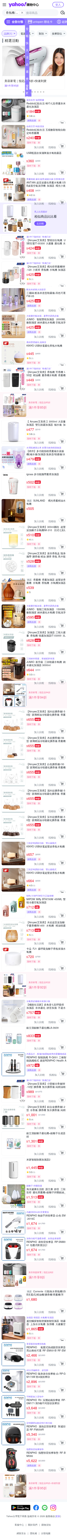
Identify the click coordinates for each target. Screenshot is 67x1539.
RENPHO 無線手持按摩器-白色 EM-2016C (46, 1217)
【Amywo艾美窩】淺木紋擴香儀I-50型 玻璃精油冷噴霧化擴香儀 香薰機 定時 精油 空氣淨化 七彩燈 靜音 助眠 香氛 (46, 713)
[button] (23, 92)
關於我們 (32, 1524)
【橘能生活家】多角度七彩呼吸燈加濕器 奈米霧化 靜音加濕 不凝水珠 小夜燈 (46, 1006)
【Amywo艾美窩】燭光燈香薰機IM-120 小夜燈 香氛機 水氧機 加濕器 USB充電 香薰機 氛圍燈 (46, 268)
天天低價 (27, 51)
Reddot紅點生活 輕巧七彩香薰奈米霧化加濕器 (46, 105)
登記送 (27, 29)
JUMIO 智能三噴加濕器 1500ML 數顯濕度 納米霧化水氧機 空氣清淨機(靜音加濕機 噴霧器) (46, 611)
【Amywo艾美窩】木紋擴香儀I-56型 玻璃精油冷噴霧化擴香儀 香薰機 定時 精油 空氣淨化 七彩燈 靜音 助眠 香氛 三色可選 (46, 739)
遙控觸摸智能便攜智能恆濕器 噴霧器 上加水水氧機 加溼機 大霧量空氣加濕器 (46, 1322)
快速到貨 (27, 44)
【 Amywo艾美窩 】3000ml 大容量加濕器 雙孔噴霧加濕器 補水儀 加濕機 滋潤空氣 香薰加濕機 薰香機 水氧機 (46, 423)
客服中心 (19, 1524)
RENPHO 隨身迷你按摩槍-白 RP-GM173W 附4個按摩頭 (46, 1375)
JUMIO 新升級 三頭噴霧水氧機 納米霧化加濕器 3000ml (46, 663)
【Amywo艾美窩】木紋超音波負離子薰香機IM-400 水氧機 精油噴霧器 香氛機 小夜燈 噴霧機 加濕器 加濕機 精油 (46, 924)
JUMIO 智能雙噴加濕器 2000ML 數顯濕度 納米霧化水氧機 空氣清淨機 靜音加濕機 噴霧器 (46, 321)
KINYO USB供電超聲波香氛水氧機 (45, 846)
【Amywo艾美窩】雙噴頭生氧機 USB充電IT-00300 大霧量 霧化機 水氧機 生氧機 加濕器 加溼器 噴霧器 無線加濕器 (46, 241)
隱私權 (33, 1533)
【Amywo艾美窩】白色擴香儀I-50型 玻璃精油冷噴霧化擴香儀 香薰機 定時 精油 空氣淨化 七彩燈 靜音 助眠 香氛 (46, 765)
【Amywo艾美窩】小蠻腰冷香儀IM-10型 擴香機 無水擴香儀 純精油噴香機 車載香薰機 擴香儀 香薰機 (46, 1085)
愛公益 (27, 86)
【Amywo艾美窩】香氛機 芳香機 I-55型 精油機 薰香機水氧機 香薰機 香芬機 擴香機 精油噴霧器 (46, 373)
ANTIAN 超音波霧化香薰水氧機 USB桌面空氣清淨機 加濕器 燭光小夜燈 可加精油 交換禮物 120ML (46, 184)
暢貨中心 (27, 37)
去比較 (40, 223)
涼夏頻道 (27, 58)
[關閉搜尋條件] (22, 12)
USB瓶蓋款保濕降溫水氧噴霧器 (43, 153)
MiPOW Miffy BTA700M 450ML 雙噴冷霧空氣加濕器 (46, 900)
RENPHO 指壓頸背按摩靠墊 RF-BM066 (46, 1454)
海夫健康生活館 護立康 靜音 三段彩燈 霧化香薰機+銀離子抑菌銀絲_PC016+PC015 (46, 1190)
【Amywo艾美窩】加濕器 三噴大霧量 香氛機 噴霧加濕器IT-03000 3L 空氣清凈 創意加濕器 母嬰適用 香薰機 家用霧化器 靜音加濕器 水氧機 (46, 634)
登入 (58, 4)
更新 (58, 1516)
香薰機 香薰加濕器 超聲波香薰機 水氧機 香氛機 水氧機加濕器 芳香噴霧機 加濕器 (46, 581)
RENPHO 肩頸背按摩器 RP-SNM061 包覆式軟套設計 (46, 1243)
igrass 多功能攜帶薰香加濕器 (42, 474)
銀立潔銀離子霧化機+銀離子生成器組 (45, 1134)
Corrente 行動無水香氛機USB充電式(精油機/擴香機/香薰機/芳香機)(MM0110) (46, 1293)
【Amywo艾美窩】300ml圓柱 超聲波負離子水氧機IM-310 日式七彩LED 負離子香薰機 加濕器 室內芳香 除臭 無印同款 (46, 528)
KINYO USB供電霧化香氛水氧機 (44, 345)
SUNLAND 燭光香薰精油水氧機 (46, 502)
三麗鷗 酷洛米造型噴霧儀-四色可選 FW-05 (46, 294)
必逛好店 (27, 65)
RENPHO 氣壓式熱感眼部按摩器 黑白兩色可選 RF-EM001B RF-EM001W (46, 1349)
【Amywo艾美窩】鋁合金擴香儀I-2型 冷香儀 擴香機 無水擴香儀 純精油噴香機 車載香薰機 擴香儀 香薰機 (46, 1108)
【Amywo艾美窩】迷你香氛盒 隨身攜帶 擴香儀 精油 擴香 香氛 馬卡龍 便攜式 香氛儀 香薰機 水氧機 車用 (46, 555)
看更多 (27, 93)
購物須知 (46, 1524)
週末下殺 (27, 72)
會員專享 (27, 79)
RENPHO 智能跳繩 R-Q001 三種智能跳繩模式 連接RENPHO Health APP (46, 1059)
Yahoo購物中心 (24, 4)
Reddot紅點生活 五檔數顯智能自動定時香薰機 (46, 131)
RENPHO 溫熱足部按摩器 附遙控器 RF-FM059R (46, 1428)
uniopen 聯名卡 (43, 22)
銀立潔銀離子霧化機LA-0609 (42, 1027)
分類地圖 (45, 1533)
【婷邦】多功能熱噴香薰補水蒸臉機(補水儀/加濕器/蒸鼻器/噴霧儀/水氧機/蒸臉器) (45, 452)
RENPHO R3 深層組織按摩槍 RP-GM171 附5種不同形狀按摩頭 (46, 1401)
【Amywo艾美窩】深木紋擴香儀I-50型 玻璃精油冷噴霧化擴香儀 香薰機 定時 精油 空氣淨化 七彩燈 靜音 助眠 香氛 (46, 818)
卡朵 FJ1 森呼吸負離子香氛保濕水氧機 (46, 950)
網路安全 (21, 1533)
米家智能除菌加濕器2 (38, 1159)
